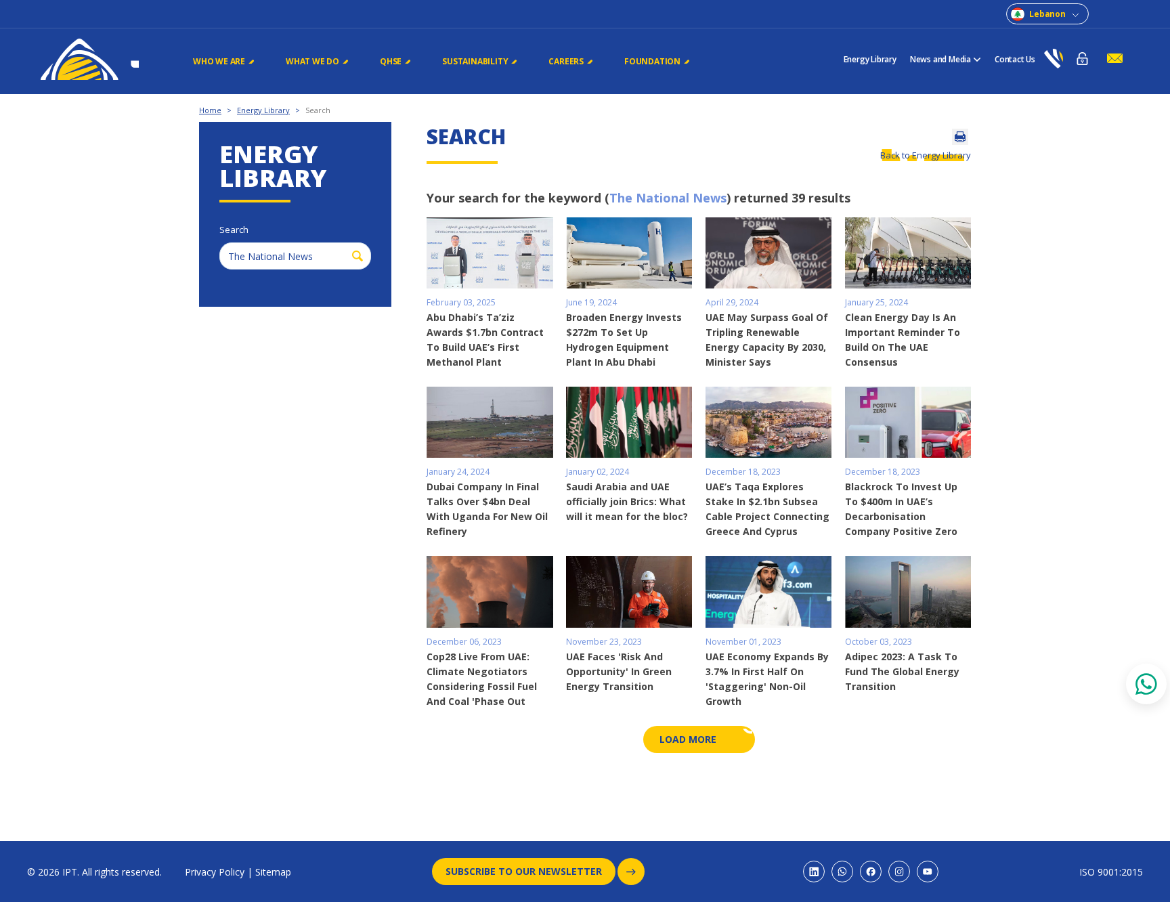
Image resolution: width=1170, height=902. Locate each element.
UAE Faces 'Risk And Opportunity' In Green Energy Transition (619, 671)
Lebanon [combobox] (1047, 14)
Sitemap (273, 871)
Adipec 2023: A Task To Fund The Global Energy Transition (902, 671)
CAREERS (566, 61)
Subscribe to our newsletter (524, 871)
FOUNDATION (652, 61)
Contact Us (1015, 59)
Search (317, 110)
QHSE (391, 61)
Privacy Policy (214, 871)
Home (210, 110)
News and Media (940, 59)
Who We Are (219, 61)
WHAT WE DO (312, 61)
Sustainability (475, 61)
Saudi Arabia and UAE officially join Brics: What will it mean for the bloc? (627, 501)
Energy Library (870, 59)
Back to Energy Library (925, 155)
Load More (688, 739)
